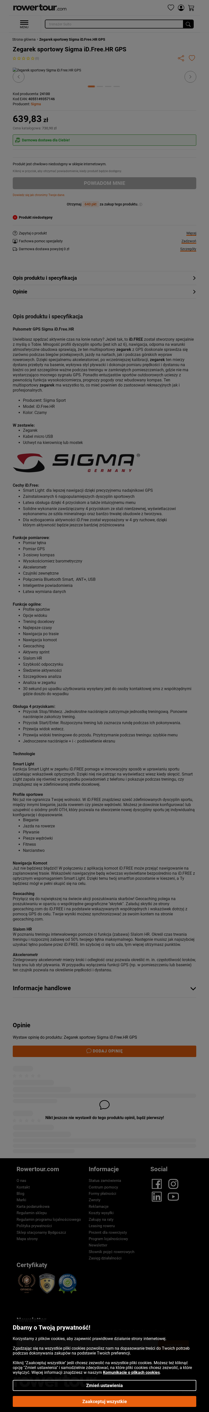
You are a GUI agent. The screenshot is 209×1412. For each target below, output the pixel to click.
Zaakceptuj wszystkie (104, 1401)
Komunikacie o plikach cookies (131, 1372)
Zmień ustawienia (104, 1385)
